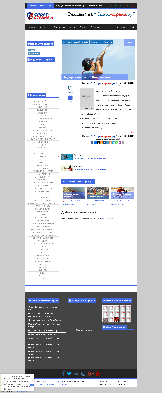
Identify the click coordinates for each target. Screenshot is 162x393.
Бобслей (43, 121)
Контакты (122, 384)
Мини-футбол (43, 180)
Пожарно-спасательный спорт (43, 203)
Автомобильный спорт (43, 104)
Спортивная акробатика (42, 232)
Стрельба (42, 241)
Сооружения (96, 27)
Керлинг (43, 162)
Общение (121, 27)
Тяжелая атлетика (43, 255)
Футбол (42, 264)
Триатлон (43, 250)
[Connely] (116, 314)
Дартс (43, 159)
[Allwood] (105, 308)
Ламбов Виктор (50, 330)
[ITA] (110, 319)
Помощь (102, 384)
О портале (44, 27)
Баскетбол (43, 113)
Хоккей (42, 267)
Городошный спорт (43, 153)
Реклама (112, 384)
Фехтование (43, 258)
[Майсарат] (116, 319)
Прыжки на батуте (42, 209)
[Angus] (116, 308)
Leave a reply (69, 204)
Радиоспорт (43, 212)
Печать (109, 27)
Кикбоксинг (43, 165)
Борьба (42, 127)
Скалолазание (43, 226)
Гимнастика (42, 148)
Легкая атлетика (43, 174)
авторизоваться (108, 218)
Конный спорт (43, 168)
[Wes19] (105, 319)
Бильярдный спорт (43, 119)
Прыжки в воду (43, 206)
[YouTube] (98, 373)
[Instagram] (83, 373)
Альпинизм (42, 107)
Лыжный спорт (42, 177)
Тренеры (108, 42)
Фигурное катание (43, 261)
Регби (43, 215)
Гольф (43, 151)
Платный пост (121, 381)
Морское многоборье (43, 183)
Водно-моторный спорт (43, 139)
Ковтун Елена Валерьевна (54, 320)
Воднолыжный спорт (43, 136)
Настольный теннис (43, 188)
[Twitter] (69, 373)
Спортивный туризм (43, 238)
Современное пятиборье (43, 229)
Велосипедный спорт (43, 130)
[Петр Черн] (105, 314)
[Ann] (110, 314)
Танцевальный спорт (43, 244)
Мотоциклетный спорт (43, 185)
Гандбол (43, 145)
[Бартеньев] (122, 319)
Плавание (43, 197)
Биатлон (43, 116)
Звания (83, 27)
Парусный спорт (43, 191)
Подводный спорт (43, 200)
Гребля (42, 156)
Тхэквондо (43, 252)
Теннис (42, 247)
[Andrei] (128, 319)
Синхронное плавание (43, 223)
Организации (59, 27)
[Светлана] (122, 314)
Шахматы (43, 270)
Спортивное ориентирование (43, 235)
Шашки (42, 273)
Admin (70, 93)
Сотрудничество (105, 381)
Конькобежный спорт (43, 171)
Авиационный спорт (42, 101)
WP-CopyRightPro (21, 392)
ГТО (43, 279)
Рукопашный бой (43, 217)
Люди (72, 27)
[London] (110, 308)
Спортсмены (96, 42)
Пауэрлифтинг (43, 194)
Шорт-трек (43, 276)
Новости (31, 27)
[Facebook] (63, 373)
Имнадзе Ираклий (96, 197)
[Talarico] (122, 308)
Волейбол (43, 142)
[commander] (128, 314)
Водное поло (42, 133)
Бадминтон (43, 110)
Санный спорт (43, 220)
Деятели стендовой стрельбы (75, 42)
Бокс (43, 124)
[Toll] (128, 308)
